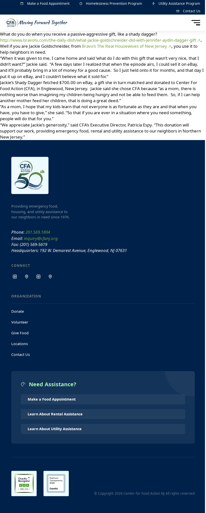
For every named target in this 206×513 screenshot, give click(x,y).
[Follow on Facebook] (14, 276)
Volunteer (19, 322)
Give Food (20, 333)
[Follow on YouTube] (50, 276)
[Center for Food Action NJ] (38, 23)
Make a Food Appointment (52, 399)
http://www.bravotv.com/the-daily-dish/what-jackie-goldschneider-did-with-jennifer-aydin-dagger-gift (98, 40)
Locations (19, 343)
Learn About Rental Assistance (55, 414)
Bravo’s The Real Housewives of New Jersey (124, 46)
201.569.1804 (37, 232)
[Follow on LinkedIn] (38, 276)
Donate (17, 311)
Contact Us (20, 354)
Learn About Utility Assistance (55, 428)
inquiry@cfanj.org (41, 238)
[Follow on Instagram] (26, 276)
